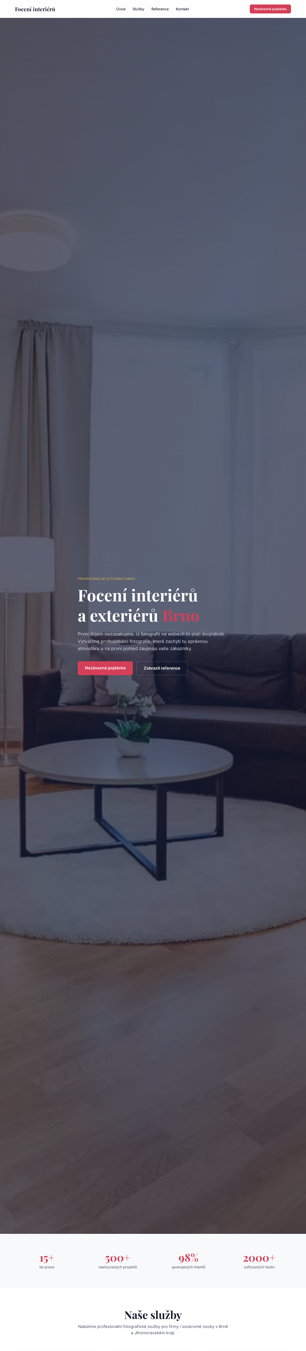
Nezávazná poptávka (270, 9)
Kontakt (182, 9)
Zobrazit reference (162, 668)
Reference (160, 9)
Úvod (120, 9)
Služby (138, 9)
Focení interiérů (35, 9)
